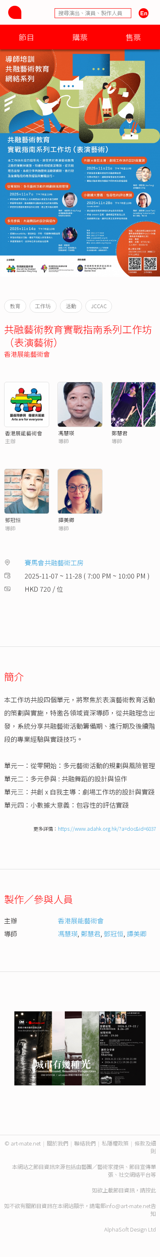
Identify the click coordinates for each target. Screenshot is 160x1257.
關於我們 (57, 1143)
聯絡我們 (85, 1143)
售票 (133, 36)
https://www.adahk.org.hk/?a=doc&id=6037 (107, 828)
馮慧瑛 (66, 433)
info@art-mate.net (128, 1206)
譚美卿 (66, 520)
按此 (150, 1190)
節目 (26, 36)
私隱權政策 (115, 1143)
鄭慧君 (120, 433)
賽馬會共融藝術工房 (54, 562)
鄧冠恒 (13, 520)
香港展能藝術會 (27, 354)
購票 (80, 36)
